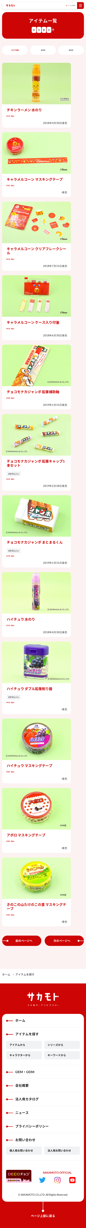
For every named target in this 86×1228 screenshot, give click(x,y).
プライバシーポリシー (32, 1126)
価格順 (71, 50)
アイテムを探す (24, 974)
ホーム (6, 974)
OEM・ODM (24, 1072)
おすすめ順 (15, 50)
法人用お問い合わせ (59, 1150)
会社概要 (22, 1085)
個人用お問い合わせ (21, 1150)
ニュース (22, 1113)
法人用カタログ (27, 1099)
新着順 (43, 50)
